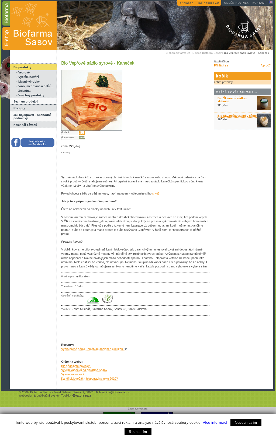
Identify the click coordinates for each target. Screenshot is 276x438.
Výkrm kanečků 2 (72, 374)
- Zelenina (23, 90)
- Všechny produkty (30, 95)
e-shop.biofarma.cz (178, 52)
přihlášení (187, 2)
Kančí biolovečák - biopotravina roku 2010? (89, 378)
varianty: (66, 152)
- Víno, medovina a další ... (35, 86)
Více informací (215, 422)
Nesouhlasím (246, 423)
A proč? (266, 65)
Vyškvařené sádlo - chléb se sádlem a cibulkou (92, 349)
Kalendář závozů (25, 124)
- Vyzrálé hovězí (27, 77)
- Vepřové (23, 72)
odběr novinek (236, 3)
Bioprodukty (22, 67)
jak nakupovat (208, 2)
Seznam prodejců (25, 101)
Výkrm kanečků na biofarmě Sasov (84, 370)
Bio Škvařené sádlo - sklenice (232, 100)
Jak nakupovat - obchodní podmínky (32, 116)
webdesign (26, 395)
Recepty (19, 108)
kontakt (259, 3)
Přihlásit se (221, 65)
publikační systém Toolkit (53, 395)
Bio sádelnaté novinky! (76, 366)
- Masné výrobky (28, 81)
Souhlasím (138, 432)
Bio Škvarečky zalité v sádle (237, 115)
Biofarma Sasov (40, 392)
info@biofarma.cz (117, 392)
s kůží (156, 193)
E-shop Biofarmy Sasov (207, 52)
